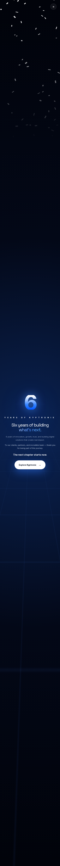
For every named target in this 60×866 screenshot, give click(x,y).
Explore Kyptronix (30, 465)
